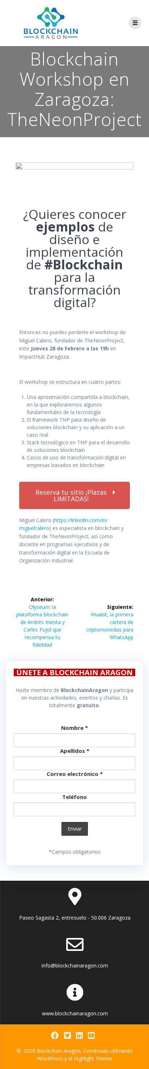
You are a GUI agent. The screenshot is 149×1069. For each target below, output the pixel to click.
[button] (74, 495)
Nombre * (74, 727)
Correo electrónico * (75, 773)
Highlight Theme (93, 1058)
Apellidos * (74, 750)
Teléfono (74, 796)
